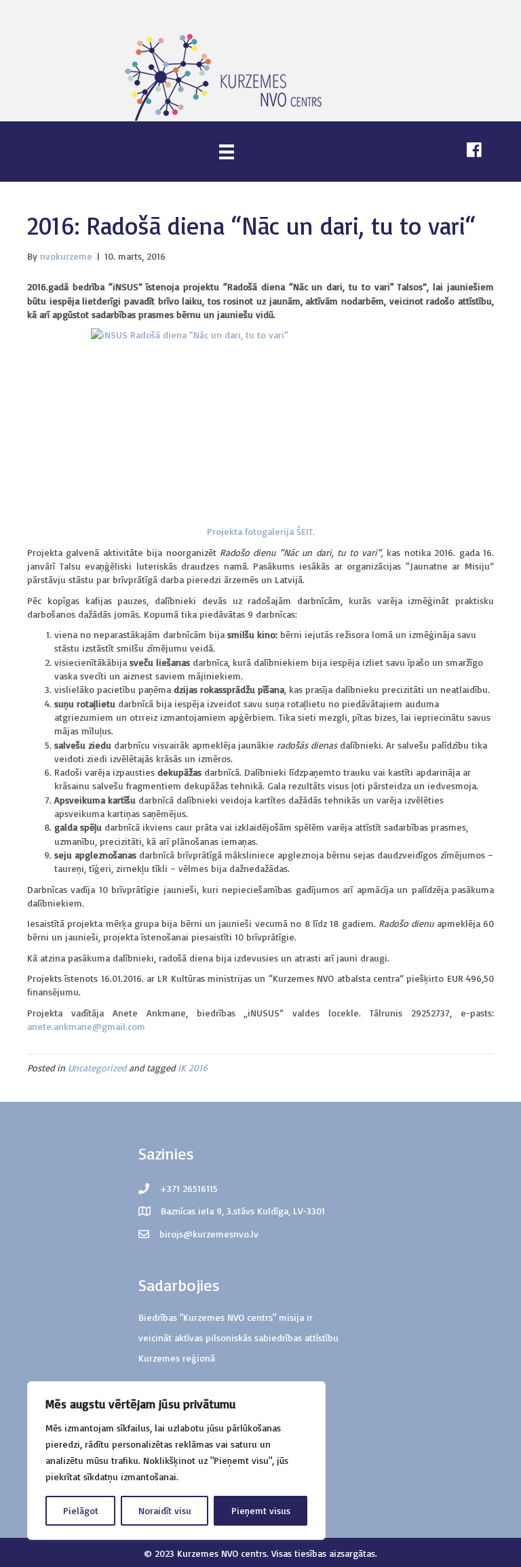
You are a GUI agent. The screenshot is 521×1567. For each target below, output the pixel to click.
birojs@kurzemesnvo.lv (208, 1233)
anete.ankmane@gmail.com (86, 1026)
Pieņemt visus (260, 1510)
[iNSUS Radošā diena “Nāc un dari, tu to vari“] (260, 423)
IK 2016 (193, 1067)
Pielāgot (80, 1510)
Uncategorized (97, 1067)
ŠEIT (304, 531)
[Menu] (227, 151)
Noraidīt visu (164, 1510)
